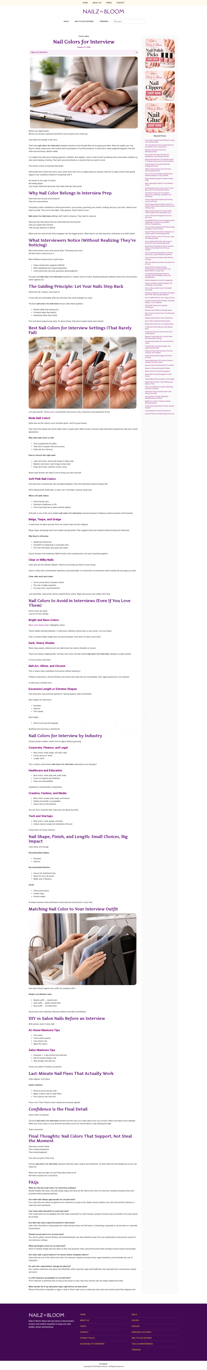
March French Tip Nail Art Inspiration (157, 371)
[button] (136, 52)
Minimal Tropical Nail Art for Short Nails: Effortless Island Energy (158, 337)
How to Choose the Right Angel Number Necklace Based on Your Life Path (159, 174)
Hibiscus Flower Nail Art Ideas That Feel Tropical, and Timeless (158, 352)
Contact (120, 3)
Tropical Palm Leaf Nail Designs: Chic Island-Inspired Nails (158, 347)
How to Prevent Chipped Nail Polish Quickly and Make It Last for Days (160, 228)
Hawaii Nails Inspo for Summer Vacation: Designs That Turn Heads (159, 361)
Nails (66, 21)
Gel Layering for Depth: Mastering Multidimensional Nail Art (156, 397)
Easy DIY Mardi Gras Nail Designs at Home (159, 414)
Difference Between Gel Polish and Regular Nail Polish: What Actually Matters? (160, 294)
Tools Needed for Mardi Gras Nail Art (157, 411)
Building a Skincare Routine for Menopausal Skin (155, 150)
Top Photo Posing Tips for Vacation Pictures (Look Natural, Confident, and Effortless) (158, 194)
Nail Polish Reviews (84, 21)
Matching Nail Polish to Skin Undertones (159, 318)
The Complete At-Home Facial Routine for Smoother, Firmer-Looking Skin (159, 146)
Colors (81, 36)
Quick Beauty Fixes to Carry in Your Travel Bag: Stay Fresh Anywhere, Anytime (159, 189)
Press (109, 3)
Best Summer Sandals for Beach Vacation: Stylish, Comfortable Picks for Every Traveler (159, 248)
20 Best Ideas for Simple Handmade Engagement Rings (157, 165)
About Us (96, 3)
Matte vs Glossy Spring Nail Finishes (157, 368)
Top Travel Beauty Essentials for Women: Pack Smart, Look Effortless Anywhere (159, 253)
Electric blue (43, 625)
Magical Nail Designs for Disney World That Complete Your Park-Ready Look (158, 212)
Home (85, 3)
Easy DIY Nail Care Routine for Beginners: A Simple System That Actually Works (160, 232)
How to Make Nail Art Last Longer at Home (160, 298)
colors (52, 412)
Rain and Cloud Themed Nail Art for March (159, 365)
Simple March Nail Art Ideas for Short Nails (159, 379)
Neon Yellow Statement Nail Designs (157, 321)
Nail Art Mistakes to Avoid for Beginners (159, 280)
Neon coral (33, 625)
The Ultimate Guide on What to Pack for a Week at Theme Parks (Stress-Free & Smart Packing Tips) (160, 206)
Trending (103, 21)
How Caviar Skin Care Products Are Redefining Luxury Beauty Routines (157, 155)
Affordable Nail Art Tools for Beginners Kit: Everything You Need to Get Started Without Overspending (160, 222)
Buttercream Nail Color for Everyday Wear (159, 324)
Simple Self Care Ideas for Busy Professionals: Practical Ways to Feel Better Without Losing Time (157, 269)
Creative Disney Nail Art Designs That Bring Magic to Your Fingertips (159, 301)
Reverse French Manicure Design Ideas (158, 310)
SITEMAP (103, 1364)
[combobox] (129, 21)
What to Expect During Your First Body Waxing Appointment (158, 170)
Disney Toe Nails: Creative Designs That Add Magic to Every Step (158, 284)
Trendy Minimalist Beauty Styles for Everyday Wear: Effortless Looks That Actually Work (158, 275)
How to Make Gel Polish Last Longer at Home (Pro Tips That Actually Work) (158, 242)
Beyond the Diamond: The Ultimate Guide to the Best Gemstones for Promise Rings (159, 160)
